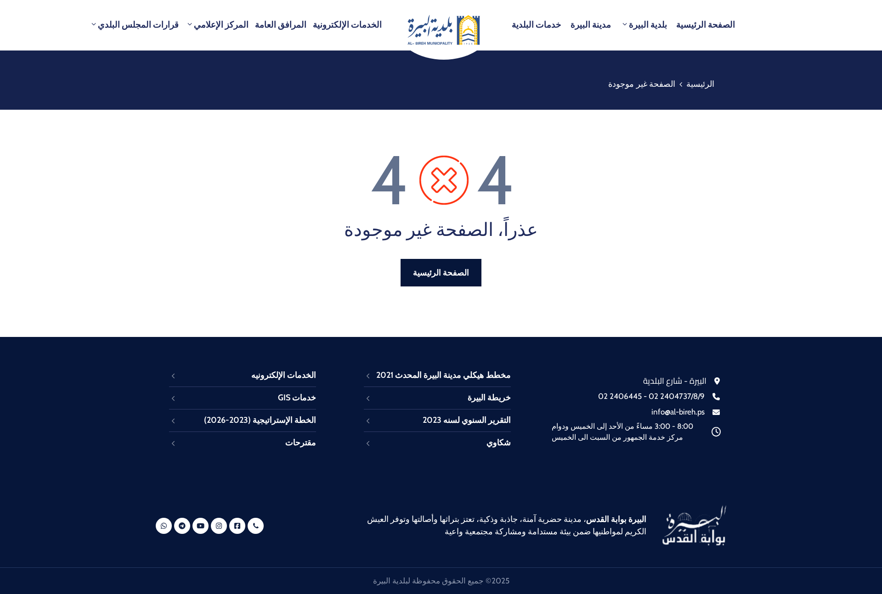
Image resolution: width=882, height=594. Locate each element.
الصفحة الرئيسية (705, 24)
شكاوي (498, 442)
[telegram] (182, 526)
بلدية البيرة (648, 24)
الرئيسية (700, 84)
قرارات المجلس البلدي (138, 24)
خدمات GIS (297, 397)
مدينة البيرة (591, 24)
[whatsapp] (164, 526)
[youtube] (200, 526)
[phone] (256, 526)
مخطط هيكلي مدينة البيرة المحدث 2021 (443, 375)
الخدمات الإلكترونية (347, 24)
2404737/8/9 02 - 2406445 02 (651, 396)
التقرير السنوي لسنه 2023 (467, 420)
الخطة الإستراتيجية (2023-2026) (260, 420)
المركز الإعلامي (221, 24)
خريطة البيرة (489, 397)
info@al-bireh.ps (678, 411)
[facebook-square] (237, 526)
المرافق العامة (280, 24)
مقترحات (300, 442)
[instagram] (219, 526)
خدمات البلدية (536, 24)
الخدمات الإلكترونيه (283, 375)
